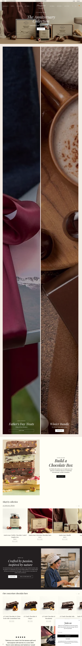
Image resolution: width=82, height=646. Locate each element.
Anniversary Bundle (65, 535)
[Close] (79, 620)
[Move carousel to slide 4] (43, 41)
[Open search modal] (72, 6)
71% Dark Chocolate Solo (67, 616)
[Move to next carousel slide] (45, 41)
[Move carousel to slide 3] (41, 41)
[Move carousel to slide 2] (40, 41)
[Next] (49, 1)
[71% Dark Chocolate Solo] (67, 605)
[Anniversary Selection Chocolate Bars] (40, 520)
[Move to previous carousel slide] (37, 41)
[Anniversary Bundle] (65, 520)
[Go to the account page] (75, 6)
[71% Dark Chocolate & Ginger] (30, 605)
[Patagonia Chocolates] (41, 6)
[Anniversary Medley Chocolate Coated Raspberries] (15, 520)
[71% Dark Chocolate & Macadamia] (49, 605)
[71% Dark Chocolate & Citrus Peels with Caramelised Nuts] (12, 605)
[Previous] (32, 1)
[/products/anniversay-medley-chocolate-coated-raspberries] (41, 23)
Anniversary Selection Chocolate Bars (40, 535)
